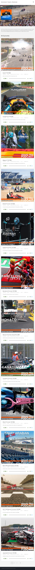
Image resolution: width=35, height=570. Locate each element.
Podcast (18, 74)
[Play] (5, 78)
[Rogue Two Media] (9, 2)
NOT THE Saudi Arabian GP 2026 (10, 465)
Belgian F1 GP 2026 (7, 160)
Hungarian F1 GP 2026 (8, 116)
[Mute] (27, 78)
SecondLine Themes (12, 568)
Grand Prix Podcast (13, 74)
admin (8, 74)
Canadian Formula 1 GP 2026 (9, 378)
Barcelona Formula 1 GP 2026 (10, 291)
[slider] (30, 79)
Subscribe (17, 17)
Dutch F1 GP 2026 (7, 72)
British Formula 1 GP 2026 (9, 203)
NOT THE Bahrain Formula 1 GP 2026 (11, 509)
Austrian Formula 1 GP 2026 (9, 247)
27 (20, 562)
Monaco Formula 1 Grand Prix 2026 (11, 334)
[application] (17, 78)
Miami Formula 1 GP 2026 (9, 422)
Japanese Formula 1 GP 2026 (9, 553)
